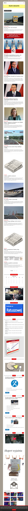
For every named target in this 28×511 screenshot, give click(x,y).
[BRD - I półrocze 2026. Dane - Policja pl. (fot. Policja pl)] (7, 494)
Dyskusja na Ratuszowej (8, 316)
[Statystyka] (14, 366)
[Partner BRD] (14, 467)
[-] (14, 494)
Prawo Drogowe (14, 6)
